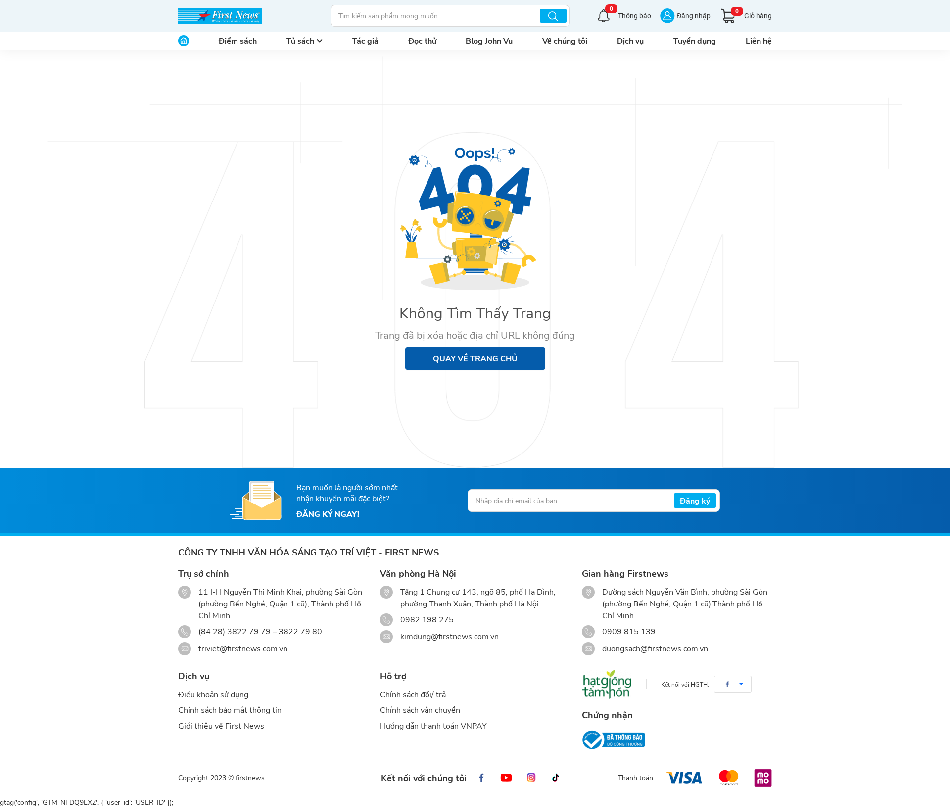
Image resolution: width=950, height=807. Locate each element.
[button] (733, 684)
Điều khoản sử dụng (213, 694)
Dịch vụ (630, 40)
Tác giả (365, 40)
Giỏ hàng (753, 14)
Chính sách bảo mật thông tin (230, 710)
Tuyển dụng (694, 40)
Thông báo (630, 14)
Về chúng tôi (564, 40)
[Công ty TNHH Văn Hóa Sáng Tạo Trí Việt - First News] (220, 16)
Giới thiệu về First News (221, 725)
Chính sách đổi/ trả (413, 694)
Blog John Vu (489, 40)
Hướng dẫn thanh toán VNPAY (433, 725)
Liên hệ (759, 40)
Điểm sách (238, 40)
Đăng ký (695, 500)
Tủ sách (300, 40)
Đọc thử (422, 40)
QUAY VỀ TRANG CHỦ (475, 358)
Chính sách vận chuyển (420, 710)
